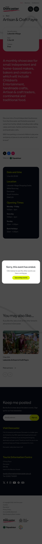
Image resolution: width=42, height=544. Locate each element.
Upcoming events (21, 278)
